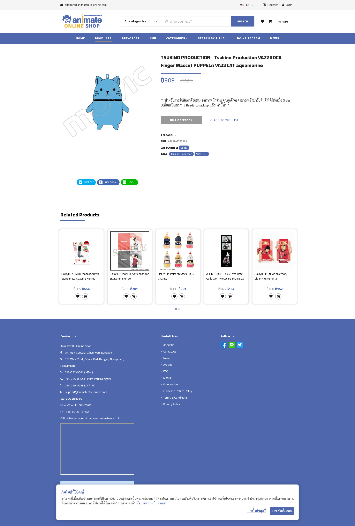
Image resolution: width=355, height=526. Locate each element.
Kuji (153, 38)
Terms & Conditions (175, 397)
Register (272, 5)
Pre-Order (131, 38)
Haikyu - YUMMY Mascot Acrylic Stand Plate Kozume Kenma (80, 276)
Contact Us (169, 351)
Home (80, 38)
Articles (167, 364)
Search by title (211, 38)
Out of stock (181, 120)
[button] (70, 158)
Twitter (88, 182)
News (274, 38)
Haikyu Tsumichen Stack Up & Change (176, 276)
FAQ (165, 371)
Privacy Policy (171, 404)
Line (131, 182)
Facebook (109, 182)
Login (289, 5)
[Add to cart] (85, 296)
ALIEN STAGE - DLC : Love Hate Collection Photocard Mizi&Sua (225, 276)
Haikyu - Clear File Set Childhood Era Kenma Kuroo (129, 276)
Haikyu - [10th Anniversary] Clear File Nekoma (271, 276)
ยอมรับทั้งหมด (282, 511)
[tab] (176, 309)
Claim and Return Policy (177, 391)
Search (242, 21)
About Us (168, 345)
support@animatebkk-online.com (86, 4)
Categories (176, 38)
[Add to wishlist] (78, 296)
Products (103, 38)
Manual (167, 377)
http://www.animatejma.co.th (102, 418)
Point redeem (248, 38)
